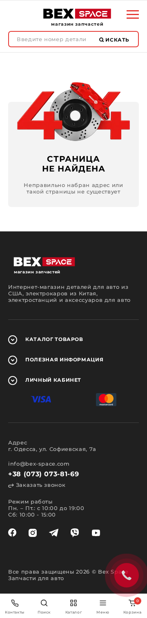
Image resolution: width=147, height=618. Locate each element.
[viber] (75, 532)
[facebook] (12, 532)
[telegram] (53, 533)
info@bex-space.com (39, 463)
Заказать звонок (39, 485)
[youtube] (96, 533)
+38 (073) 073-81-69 (43, 474)
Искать (116, 40)
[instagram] (33, 532)
